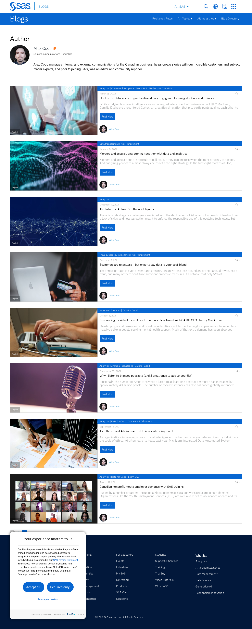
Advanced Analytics (110, 310)
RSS (58, 48)
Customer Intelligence (122, 88)
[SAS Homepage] (22, 7)
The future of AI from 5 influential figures (127, 209)
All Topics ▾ (185, 18)
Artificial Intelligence (122, 365)
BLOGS (44, 6)
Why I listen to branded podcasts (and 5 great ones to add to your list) (146, 375)
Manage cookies (48, 599)
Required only (60, 587)
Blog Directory (230, 18)
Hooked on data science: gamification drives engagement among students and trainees (157, 98)
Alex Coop (42, 48)
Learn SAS (141, 88)
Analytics (104, 88)
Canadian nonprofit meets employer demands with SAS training (142, 486)
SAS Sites (233, 6)
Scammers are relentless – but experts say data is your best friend (143, 264)
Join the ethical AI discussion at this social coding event (136, 431)
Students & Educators (160, 88)
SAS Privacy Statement (65, 560)
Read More (107, 116)
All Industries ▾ (206, 18)
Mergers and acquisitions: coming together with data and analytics (143, 153)
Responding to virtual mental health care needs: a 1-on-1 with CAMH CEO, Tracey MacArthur (161, 320)
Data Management (109, 143)
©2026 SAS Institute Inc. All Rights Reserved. (119, 617)
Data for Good (130, 310)
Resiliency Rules (162, 18)
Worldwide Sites (215, 6)
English (15, 132)
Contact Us (224, 6)
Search (206, 6)
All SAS (179, 6)
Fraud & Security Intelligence (114, 254)
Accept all (33, 587)
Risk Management (129, 143)
